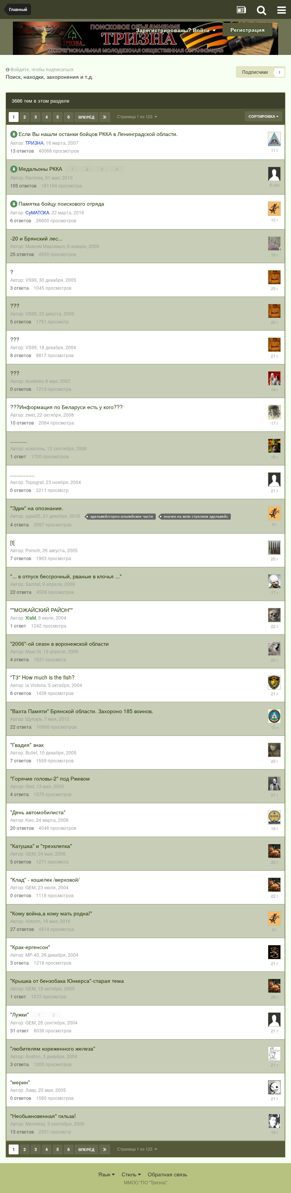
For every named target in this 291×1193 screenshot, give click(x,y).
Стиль (130, 1174)
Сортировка (262, 116)
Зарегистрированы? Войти (174, 30)
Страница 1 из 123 (136, 116)
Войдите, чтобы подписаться (42, 69)
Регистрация (247, 29)
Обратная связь (167, 1174)
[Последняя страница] (104, 117)
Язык (105, 1174)
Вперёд (86, 117)
